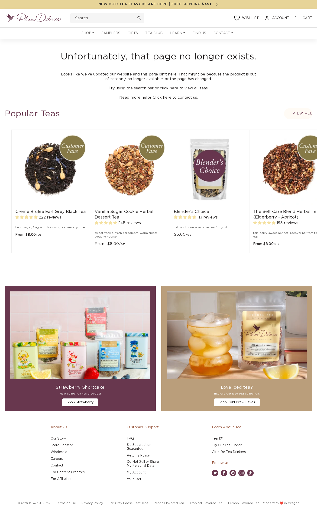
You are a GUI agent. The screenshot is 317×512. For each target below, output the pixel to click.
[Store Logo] (34, 18)
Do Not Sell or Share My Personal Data (143, 463)
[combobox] (107, 18)
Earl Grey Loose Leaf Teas (128, 503)
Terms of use (66, 503)
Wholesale (59, 452)
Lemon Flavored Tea (243, 503)
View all (302, 113)
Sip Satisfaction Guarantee (139, 446)
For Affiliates (61, 479)
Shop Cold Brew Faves (237, 402)
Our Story (58, 438)
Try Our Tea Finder (227, 445)
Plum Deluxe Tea (40, 503)
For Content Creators (68, 472)
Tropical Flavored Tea (206, 503)
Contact (57, 465)
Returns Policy (138, 455)
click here (169, 88)
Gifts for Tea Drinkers (229, 452)
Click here (162, 97)
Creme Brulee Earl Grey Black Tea (50, 212)
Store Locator (62, 445)
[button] (87, 33)
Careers (57, 458)
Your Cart (134, 479)
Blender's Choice (191, 212)
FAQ (130, 438)
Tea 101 (217, 438)
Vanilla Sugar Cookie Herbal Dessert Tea (124, 214)
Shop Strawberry (80, 402)
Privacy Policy (92, 503)
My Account (136, 472)
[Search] (139, 18)
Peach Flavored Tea (169, 503)
